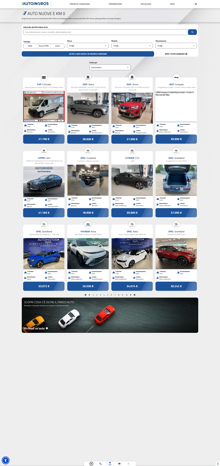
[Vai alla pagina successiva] (131, 295)
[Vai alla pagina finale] (135, 295)
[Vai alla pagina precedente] (89, 295)
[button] (5, 460)
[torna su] (91, 463)
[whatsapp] (128, 463)
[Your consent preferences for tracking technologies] (218, 464)
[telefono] (100, 463)
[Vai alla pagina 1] (85, 295)
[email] (119, 463)
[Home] (36, 4)
